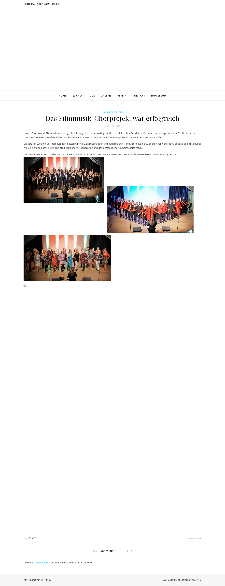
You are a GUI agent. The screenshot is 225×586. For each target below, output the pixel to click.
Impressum (158, 95)
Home (63, 95)
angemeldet (42, 562)
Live (92, 95)
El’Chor (78, 95)
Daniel (32, 538)
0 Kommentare (193, 538)
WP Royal (45, 579)
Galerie (106, 95)
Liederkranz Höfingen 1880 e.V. (42, 4)
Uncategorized (112, 112)
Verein (122, 95)
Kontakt (138, 95)
